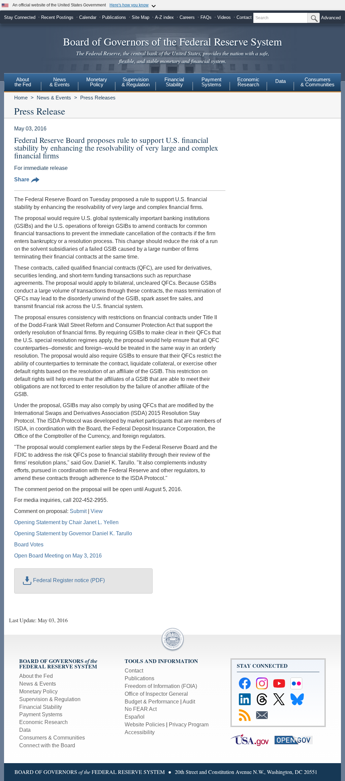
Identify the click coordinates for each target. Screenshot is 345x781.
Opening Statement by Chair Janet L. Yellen (66, 522)
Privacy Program (189, 724)
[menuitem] (22, 82)
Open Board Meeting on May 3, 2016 (58, 556)
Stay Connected (19, 17)
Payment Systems (40, 714)
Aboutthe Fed (22, 82)
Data (280, 81)
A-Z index (164, 17)
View (97, 511)
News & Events (54, 97)
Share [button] (21, 179)
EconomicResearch (248, 82)
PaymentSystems (211, 82)
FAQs (206, 17)
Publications (114, 17)
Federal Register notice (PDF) (69, 580)
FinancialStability (174, 82)
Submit (78, 511)
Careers (187, 17)
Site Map (140, 17)
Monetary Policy (38, 691)
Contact (244, 17)
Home (21, 97)
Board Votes (28, 544)
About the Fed (36, 676)
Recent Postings (57, 17)
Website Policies (145, 724)
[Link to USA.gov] (252, 740)
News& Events (60, 82)
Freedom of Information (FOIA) (161, 686)
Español (135, 717)
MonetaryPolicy (96, 82)
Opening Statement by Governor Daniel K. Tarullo (73, 533)
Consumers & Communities (318, 82)
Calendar (87, 17)
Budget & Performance (152, 701)
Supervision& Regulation (136, 82)
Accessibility (140, 732)
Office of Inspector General (156, 694)
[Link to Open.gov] (296, 740)
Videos (224, 17)
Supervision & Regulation (50, 699)
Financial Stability (40, 707)
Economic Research (43, 722)
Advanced (331, 17)
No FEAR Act (141, 709)
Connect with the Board (47, 745)
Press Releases (98, 97)
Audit (189, 701)
